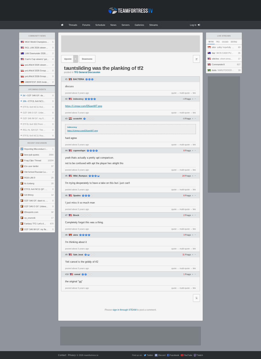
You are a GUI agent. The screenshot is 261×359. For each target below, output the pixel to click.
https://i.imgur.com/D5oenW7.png (83, 106)
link (194, 93)
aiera (75, 235)
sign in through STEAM (124, 310)
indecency (78, 99)
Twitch (200, 355)
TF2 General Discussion (87, 72)
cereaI (77, 274)
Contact (62, 355)
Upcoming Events (37, 89)
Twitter (150, 355)
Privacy (72, 355)
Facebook (174, 355)
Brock (76, 215)
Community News (37, 36)
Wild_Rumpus (80, 176)
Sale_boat (78, 255)
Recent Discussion (37, 143)
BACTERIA (78, 79)
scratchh (77, 119)
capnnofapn (79, 151)
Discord (161, 355)
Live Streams (224, 36)
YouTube (188, 355)
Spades (77, 196)
